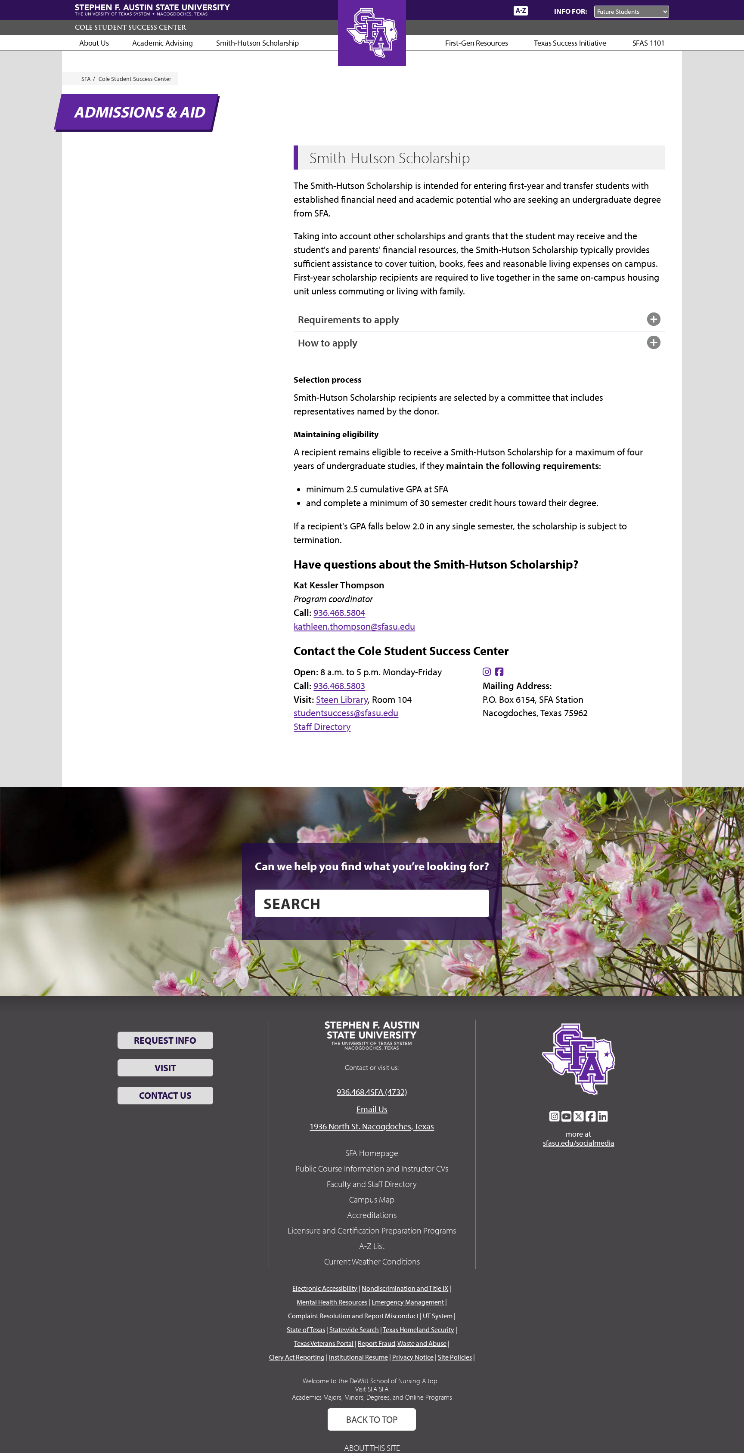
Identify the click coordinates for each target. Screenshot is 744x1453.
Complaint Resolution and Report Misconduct (353, 1315)
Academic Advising (162, 43)
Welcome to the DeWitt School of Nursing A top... (372, 1380)
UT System (438, 1315)
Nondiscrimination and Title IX (405, 1288)
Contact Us (165, 1095)
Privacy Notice (413, 1357)
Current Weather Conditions (372, 1261)
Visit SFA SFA (371, 1389)
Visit (165, 1068)
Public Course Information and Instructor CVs (371, 1168)
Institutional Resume (358, 1357)
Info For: (570, 10)
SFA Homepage (371, 1152)
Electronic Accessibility (324, 1288)
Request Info (165, 1040)
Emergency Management (408, 1302)
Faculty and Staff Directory (372, 1183)
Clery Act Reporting (297, 1357)
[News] (457, 10)
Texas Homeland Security (418, 1329)
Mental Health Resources (332, 1302)
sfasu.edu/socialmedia (578, 1143)
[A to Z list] (521, 10)
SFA (86, 79)
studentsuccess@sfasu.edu (346, 713)
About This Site (372, 1447)
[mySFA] (496, 11)
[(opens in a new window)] (487, 672)
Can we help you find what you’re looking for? (372, 866)
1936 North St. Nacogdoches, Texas (372, 1126)
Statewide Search (354, 1329)
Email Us (372, 1109)
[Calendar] (474, 10)
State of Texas (306, 1329)
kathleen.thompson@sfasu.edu (354, 626)
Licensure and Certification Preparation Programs (372, 1230)
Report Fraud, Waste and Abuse (402, 1343)
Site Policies (455, 1357)
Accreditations (372, 1214)
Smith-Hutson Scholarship (257, 43)
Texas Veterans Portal (323, 1343)
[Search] (539, 11)
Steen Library (342, 699)
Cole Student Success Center (130, 27)
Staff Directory (322, 726)
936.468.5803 (339, 686)
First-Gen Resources (476, 43)
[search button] (476, 903)
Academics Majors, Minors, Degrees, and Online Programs (372, 1397)
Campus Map (371, 1199)
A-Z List (371, 1245)
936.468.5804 (339, 612)
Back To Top (372, 1419)
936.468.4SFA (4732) (372, 1091)
